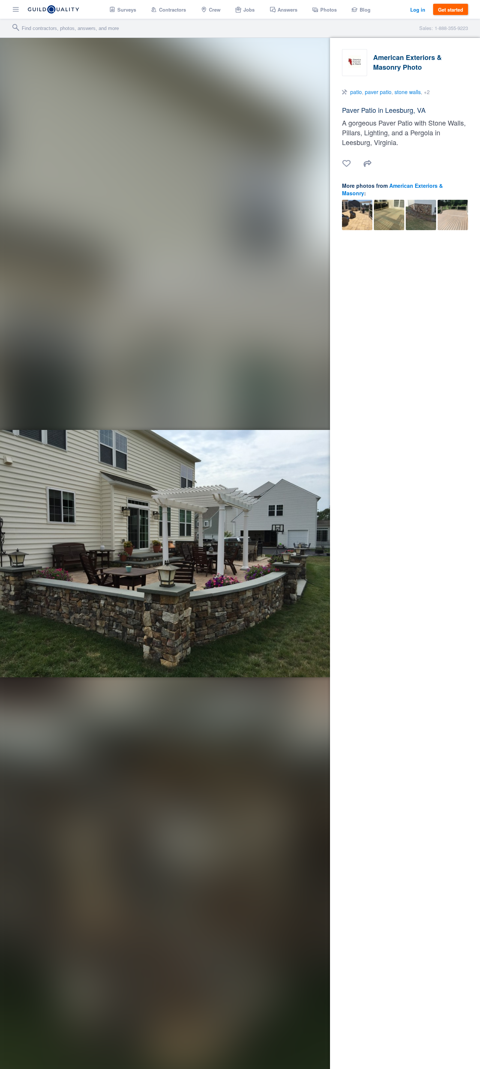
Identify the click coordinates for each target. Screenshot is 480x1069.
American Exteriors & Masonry (392, 189)
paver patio (378, 92)
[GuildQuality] (53, 9)
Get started (450, 9)
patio (356, 92)
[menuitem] (123, 9)
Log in (417, 9)
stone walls (407, 92)
